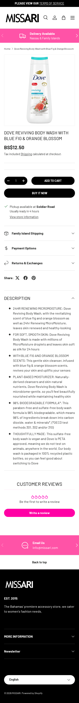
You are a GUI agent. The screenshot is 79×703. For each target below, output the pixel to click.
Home (7, 48)
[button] (63, 17)
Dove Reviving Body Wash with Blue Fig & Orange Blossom (44, 48)
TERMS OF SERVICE (51, 3)
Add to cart (53, 180)
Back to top (39, 562)
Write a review (39, 513)
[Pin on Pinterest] (34, 278)
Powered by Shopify (32, 693)
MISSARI (16, 693)
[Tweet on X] (17, 278)
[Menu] (72, 17)
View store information (24, 217)
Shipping (26, 154)
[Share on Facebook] (25, 278)
